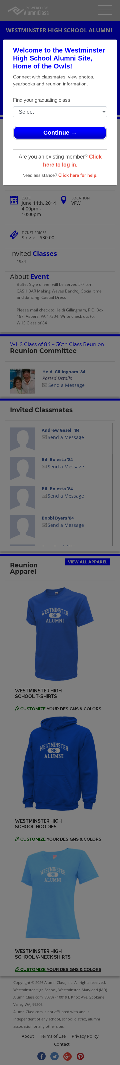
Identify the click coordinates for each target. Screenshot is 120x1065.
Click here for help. (78, 175)
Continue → (60, 132)
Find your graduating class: (42, 100)
